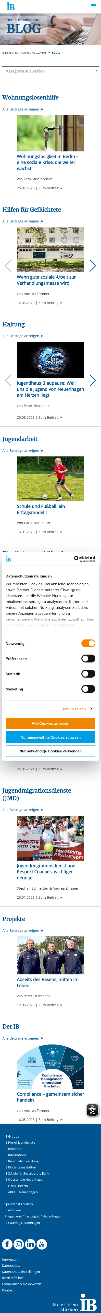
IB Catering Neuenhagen (22, 1223)
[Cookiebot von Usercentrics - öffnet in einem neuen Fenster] (73, 559)
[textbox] (48, 71)
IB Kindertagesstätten (20, 1167)
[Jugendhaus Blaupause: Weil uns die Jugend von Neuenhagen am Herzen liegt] (50, 360)
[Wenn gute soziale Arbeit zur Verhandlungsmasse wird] (50, 249)
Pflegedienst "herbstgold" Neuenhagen (32, 1216)
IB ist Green (12, 1210)
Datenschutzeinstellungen (21, 1272)
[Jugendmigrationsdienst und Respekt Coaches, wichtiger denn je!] (50, 838)
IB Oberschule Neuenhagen (24, 1180)
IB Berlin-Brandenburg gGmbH (24, 52)
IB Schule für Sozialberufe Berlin (27, 1173)
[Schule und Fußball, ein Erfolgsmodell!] (50, 478)
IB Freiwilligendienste (19, 1143)
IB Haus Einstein (16, 1186)
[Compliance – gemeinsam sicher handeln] (50, 1066)
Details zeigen (74, 709)
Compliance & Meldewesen (21, 1284)
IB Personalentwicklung (21, 1161)
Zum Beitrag (50, 187)
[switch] (88, 659)
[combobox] (50, 71)
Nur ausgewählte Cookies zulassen (51, 737)
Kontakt (8, 1290)
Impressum (10, 1259)
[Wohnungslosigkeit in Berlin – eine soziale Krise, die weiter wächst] (50, 133)
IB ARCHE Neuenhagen (21, 1192)
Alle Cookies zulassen (50, 723)
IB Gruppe (11, 1136)
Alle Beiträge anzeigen (21, 109)
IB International (15, 1155)
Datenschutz (11, 1266)
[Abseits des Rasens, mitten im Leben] (50, 955)
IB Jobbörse (12, 1149)
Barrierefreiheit (13, 1278)
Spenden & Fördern (18, 1204)
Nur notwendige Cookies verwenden (50, 751)
